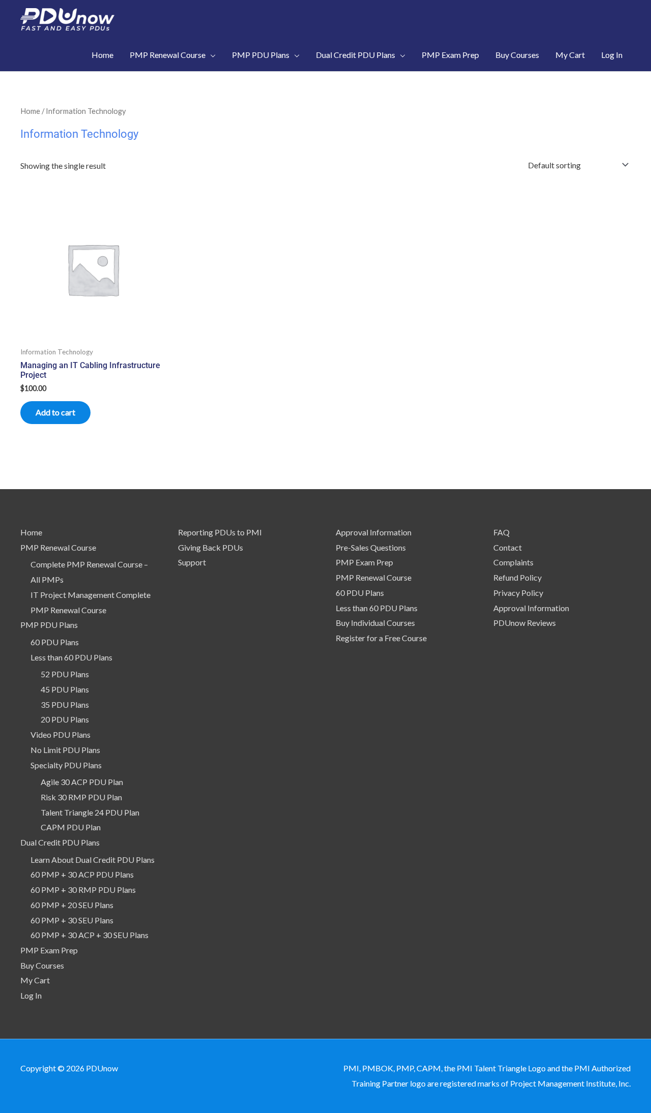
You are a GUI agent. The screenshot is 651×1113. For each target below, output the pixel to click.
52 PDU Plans (65, 674)
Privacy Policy (518, 592)
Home (30, 110)
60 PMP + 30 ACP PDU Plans (82, 874)
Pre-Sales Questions (371, 547)
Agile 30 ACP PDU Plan (82, 782)
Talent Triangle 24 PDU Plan (90, 812)
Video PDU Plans (61, 734)
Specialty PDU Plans (66, 765)
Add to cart (55, 412)
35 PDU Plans (65, 704)
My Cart (35, 980)
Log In (31, 995)
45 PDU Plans (65, 689)
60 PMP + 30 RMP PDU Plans (83, 889)
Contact (507, 547)
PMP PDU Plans (49, 624)
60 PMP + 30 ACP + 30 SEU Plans (90, 935)
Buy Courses (42, 965)
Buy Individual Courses (375, 622)
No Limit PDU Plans (65, 750)
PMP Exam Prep (49, 950)
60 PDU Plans (55, 642)
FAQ (501, 532)
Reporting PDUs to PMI (220, 532)
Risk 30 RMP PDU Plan (81, 797)
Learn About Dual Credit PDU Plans (93, 859)
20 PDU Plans (65, 719)
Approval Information (373, 532)
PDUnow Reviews (524, 622)
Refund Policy (517, 577)
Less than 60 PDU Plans (71, 657)
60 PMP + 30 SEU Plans (72, 920)
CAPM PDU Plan (71, 827)
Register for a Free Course (381, 638)
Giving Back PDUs (210, 547)
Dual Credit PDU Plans (60, 842)
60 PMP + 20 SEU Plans (72, 905)
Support (192, 562)
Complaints (513, 562)
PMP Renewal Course (58, 547)
